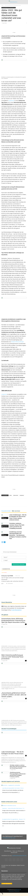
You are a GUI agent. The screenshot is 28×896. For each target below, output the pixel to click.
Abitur (10, 495)
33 (25, 624)
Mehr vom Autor (16, 511)
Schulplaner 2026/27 (16, 865)
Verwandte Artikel (5, 511)
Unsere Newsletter (6, 602)
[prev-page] (2, 542)
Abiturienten (15, 495)
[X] (10, 28)
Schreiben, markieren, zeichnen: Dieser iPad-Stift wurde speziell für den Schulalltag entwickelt (18, 767)
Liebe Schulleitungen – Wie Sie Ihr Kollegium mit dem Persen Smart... (12, 752)
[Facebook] (7, 28)
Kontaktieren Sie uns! (9, 838)
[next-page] (5, 542)
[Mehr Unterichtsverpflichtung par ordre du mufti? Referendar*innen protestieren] (14, 671)
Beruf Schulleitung (4, 518)
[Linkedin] (17, 28)
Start (2, 5)
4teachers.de (18, 889)
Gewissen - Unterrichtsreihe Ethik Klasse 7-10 (13, 808)
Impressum (17, 891)
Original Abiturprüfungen (17, 341)
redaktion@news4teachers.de (19, 855)
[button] (2, 2)
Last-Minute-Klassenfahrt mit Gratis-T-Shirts (13, 788)
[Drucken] (23, 28)
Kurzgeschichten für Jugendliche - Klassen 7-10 (13, 819)
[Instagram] (10, 859)
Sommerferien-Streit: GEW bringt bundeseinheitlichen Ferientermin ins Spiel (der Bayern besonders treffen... (13, 620)
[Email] (20, 28)
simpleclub (11, 100)
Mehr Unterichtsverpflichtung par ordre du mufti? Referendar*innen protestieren (12, 657)
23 (25, 660)
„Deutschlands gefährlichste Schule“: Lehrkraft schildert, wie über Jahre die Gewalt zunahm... (13, 694)
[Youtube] (21, 859)
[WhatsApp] (14, 28)
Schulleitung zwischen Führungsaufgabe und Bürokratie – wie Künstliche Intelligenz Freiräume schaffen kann (17, 535)
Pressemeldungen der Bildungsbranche (13, 5)
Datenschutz (11, 891)
